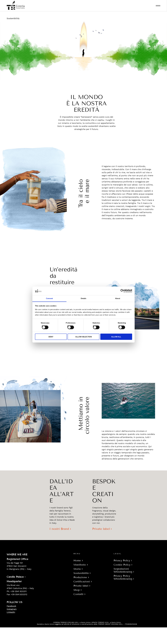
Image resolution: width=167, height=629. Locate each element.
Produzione (80, 577)
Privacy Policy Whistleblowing (123, 577)
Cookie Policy (122, 564)
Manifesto (80, 564)
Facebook (11, 606)
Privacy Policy (122, 560)
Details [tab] (83, 298)
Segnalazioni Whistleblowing (123, 570)
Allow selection (83, 337)
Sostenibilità (81, 573)
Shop (77, 589)
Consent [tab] (49, 298)
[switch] (68, 327)
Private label (101, 529)
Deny (51, 337)
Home (77, 560)
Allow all (116, 337)
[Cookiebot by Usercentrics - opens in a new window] (122, 291)
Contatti (78, 594)
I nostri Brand (59, 529)
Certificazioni (82, 581)
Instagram (12, 609)
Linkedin (11, 612)
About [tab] (117, 298)
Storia (77, 568)
